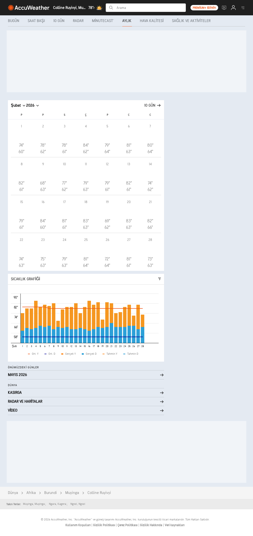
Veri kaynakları (175, 525)
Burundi (50, 492)
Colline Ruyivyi (99, 492)
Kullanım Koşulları (78, 525)
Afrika (31, 492)
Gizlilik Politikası (104, 525)
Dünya (13, 492)
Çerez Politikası (128, 525)
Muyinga (72, 492)
